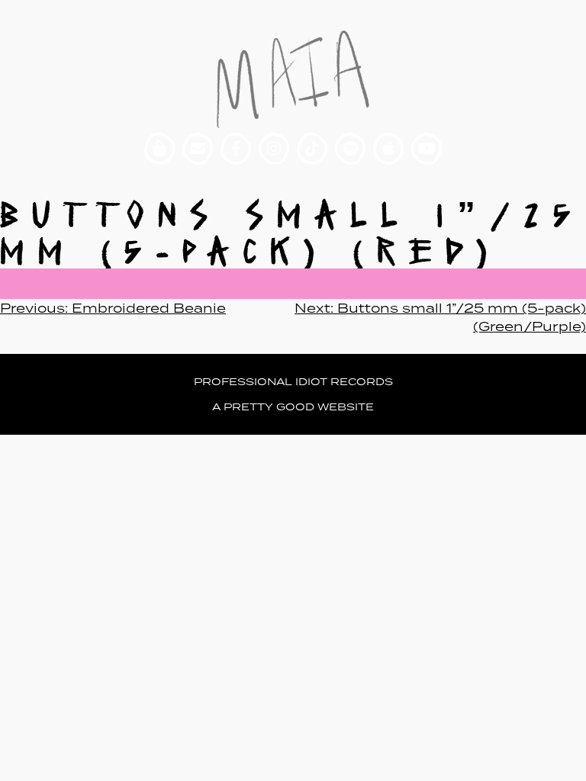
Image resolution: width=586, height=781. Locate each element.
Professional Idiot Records (293, 382)
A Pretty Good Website (293, 407)
